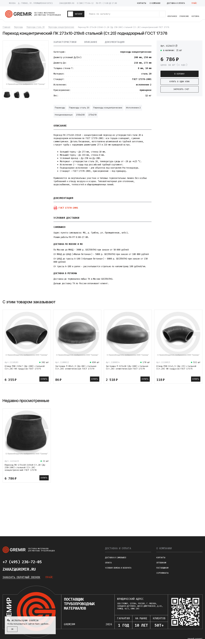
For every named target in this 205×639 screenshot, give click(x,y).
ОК (12, 629)
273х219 (93, 115)
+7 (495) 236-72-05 (22, 562)
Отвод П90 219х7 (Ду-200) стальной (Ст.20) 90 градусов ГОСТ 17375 (25, 367)
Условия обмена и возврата (118, 568)
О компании (164, 548)
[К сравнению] (191, 45)
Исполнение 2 (133, 107)
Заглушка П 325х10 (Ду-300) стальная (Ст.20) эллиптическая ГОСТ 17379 (127, 367)
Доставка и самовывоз (115, 557)
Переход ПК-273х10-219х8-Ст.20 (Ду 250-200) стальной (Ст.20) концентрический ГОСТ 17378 (25, 467)
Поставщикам (162, 568)
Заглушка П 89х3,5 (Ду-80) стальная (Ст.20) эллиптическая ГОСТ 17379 (75, 367)
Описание (90, 42)
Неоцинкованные (63, 115)
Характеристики (64, 42)
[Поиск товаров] (162, 14)
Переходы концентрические (107, 107)
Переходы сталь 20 (79, 107)
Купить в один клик (179, 81)
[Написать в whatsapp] (59, 562)
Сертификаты (162, 573)
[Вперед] (199, 302)
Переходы (60, 107)
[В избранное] (197, 45)
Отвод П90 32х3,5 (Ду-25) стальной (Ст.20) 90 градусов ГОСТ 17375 (176, 367)
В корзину (179, 74)
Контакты (160, 557)
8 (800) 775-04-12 (85, 3)
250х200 (80, 115)
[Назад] (192, 302)
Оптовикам (161, 562)
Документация (114, 42)
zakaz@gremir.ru (66, 3)
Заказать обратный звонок (21, 577)
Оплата (108, 562)
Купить (44, 379)
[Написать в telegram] (51, 562)
